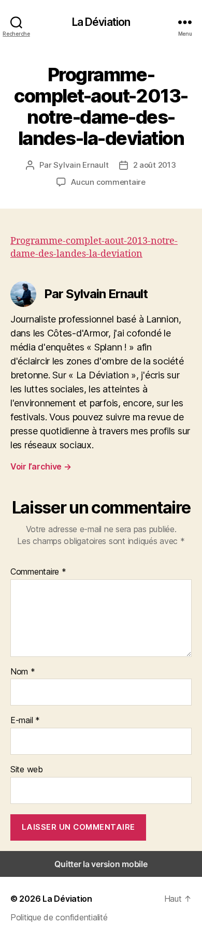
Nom (22, 672)
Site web (26, 769)
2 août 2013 (154, 165)
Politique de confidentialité (58, 917)
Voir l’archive (40, 466)
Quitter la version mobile (100, 864)
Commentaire (38, 572)
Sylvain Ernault (80, 165)
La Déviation (101, 22)
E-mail (25, 720)
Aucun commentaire (108, 182)
